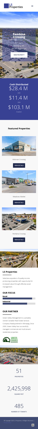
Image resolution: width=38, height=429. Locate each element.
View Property (19, 55)
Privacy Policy (7, 422)
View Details (19, 165)
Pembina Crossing (19, 35)
